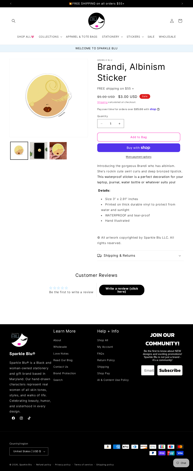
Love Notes (61, 353)
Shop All (102, 340)
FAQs (100, 353)
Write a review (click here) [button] (122, 290)
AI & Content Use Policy (113, 379)
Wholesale (60, 346)
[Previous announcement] (11, 3)
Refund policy (43, 464)
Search (58, 379)
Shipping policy (105, 464)
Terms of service (83, 464)
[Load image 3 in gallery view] (58, 150)
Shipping (102, 102)
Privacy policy (63, 464)
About (57, 340)
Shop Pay (103, 373)
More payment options (138, 156)
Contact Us (60, 366)
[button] (13, 21)
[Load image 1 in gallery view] (19, 150)
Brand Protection (64, 373)
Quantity (102, 116)
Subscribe (170, 370)
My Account (105, 346)
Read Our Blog (63, 360)
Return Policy (106, 360)
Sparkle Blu (25, 464)
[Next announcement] (182, 3)
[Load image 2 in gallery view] (38, 150)
